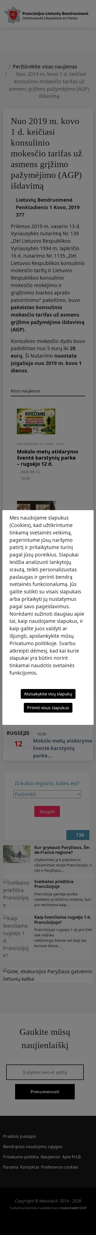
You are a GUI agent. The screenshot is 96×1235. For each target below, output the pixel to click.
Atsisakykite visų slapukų (48, 694)
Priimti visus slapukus (48, 708)
